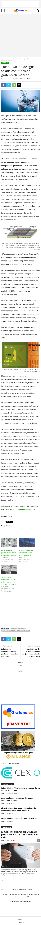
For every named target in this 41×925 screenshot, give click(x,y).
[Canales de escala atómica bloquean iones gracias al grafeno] (27, 542)
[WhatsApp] (14, 85)
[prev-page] (2, 880)
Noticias (8, 59)
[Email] (19, 85)
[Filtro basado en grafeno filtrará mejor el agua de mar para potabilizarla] (9, 542)
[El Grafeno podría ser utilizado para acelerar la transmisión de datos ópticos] (20, 855)
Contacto (20, 919)
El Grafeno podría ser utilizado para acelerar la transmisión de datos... (19, 835)
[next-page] (5, 880)
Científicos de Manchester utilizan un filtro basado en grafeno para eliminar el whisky (8, 581)
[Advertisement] (20, 4)
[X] (8, 85)
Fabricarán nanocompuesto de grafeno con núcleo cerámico (9, 652)
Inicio (2, 59)
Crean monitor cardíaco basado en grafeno (19, 818)
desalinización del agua (17, 628)
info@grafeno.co (25, 902)
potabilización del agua (9, 630)
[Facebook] (3, 85)
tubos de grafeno (24, 630)
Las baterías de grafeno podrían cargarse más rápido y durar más (31, 652)
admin (6, 79)
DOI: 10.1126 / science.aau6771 (21, 509)
